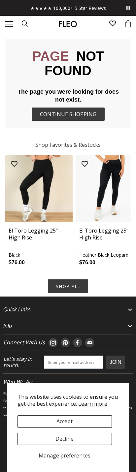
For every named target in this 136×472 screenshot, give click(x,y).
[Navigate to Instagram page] (53, 342)
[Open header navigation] (9, 24)
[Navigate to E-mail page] (89, 342)
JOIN (115, 362)
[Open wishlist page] (113, 24)
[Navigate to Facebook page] (77, 342)
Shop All (68, 286)
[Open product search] (25, 24)
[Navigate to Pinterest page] (65, 342)
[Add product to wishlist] (14, 164)
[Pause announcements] (128, 8)
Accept (64, 421)
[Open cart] (128, 24)
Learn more (92, 403)
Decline (64, 438)
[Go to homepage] (68, 24)
